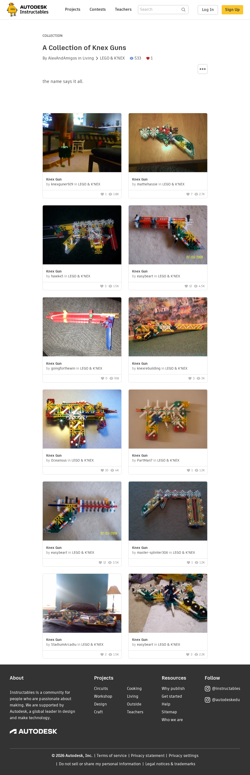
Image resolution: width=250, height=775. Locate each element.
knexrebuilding (148, 368)
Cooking (134, 688)
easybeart (145, 276)
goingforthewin (63, 368)
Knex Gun (54, 179)
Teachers (123, 9)
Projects (72, 9)
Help (166, 704)
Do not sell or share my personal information (100, 764)
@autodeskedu (226, 700)
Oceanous (59, 460)
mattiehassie (147, 184)
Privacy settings (184, 755)
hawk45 (57, 276)
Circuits (101, 688)
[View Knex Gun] (82, 143)
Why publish (173, 688)
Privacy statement (148, 755)
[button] (203, 69)
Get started (172, 696)
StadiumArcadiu (63, 644)
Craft (98, 712)
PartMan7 (144, 460)
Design (100, 704)
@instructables (226, 688)
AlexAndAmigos (62, 58)
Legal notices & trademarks (170, 764)
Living (88, 58)
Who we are (172, 720)
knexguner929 (62, 184)
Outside (134, 704)
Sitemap (169, 712)
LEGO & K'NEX (112, 58)
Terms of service (112, 755)
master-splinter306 (152, 552)
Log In (208, 9)
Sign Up (232, 9)
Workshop (103, 696)
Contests (98, 9)
